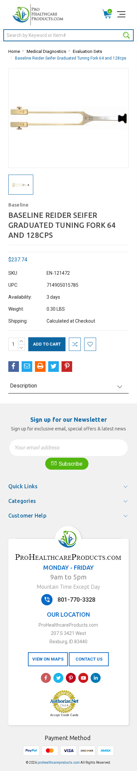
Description (23, 386)
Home (14, 51)
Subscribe (70, 464)
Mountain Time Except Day (68, 587)
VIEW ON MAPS (48, 659)
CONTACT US (88, 659)
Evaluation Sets (87, 51)
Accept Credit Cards (64, 715)
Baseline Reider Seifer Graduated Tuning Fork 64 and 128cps (70, 58)
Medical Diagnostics (46, 51)
